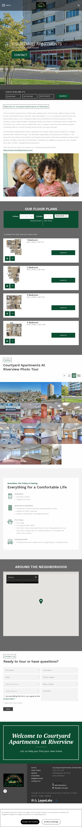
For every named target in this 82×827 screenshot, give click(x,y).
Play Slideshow (64, 375)
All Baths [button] (39, 216)
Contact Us (35, 781)
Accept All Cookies (30, 822)
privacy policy (8, 699)
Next (19, 247)
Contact (20, 55)
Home (33, 768)
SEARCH (63, 96)
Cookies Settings (51, 822)
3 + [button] (31, 216)
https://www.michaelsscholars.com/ (18, 150)
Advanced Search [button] (36, 221)
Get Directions (60, 785)
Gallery (34, 773)
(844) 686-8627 (79, 5)
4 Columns (74, 375)
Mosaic (79, 375)
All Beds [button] (15, 216)
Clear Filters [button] (48, 221)
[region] (41, 818)
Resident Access (61, 788)
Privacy (41, 796)
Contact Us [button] (63, 252)
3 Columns (69, 375)
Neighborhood (37, 778)
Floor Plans (36, 770)
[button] (7, 258)
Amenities (35, 776)
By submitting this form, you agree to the (23, 696)
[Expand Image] (10, 392)
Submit (8, 709)
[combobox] (13, 96)
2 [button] (26, 216)
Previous (8, 247)
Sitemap (48, 796)
